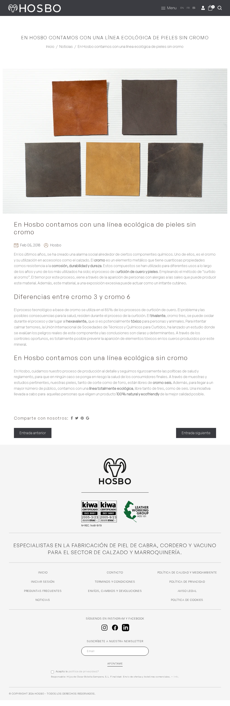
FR (188, 7)
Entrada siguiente (196, 433)
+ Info (174, 676)
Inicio (50, 46)
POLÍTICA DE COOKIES (187, 600)
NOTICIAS (42, 600)
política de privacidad (83, 671)
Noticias (66, 46)
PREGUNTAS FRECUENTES (43, 591)
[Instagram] (104, 627)
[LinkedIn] (125, 627)
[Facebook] (115, 627)
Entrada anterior (33, 433)
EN (182, 7)
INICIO (43, 572)
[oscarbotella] (34, 7)
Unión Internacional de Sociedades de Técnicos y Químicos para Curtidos (105, 327)
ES (194, 7)
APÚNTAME (115, 663)
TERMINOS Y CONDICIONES (115, 581)
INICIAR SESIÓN (42, 581)
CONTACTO (115, 572)
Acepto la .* (77, 671)
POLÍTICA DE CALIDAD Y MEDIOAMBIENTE (187, 572)
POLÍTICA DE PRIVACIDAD (187, 581)
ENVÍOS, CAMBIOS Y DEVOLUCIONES (115, 591)
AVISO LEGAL (187, 591)
